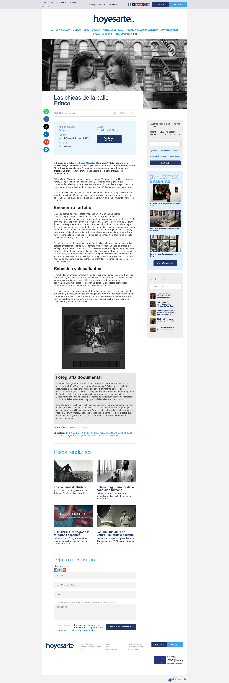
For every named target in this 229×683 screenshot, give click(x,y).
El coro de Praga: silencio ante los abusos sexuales (164, 296)
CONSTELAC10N (169, 29)
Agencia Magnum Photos (76, 433)
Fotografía (63, 130)
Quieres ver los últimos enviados (164, 151)
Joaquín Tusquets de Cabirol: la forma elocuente (115, 533)
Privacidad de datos (135, 646)
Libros (83, 649)
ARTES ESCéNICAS (113, 29)
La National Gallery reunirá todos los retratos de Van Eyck (165, 304)
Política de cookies (135, 644)
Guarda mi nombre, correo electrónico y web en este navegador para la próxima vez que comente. (87, 602)
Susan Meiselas (87, 163)
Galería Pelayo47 (104, 130)
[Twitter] (60, 570)
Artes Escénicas (111, 649)
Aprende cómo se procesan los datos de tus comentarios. (79, 628)
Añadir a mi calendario (109, 139)
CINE (86, 29)
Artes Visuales (86, 644)
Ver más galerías (165, 263)
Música (107, 644)
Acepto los (64, 625)
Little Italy (75, 436)
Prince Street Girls (92, 436)
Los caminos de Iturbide (70, 487)
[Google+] (64, 570)
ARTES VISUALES (60, 29)
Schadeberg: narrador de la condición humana (115, 488)
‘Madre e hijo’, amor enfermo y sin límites (165, 320)
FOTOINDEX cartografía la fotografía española (71, 533)
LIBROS (77, 29)
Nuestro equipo (134, 649)
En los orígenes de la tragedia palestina (165, 328)
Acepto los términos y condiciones (166, 156)
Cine (106, 646)
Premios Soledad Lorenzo (91, 646)
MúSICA (96, 29)
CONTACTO (160, 4)
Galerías (82, 427)
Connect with (61, 566)
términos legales (68, 625)
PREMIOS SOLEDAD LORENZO (142, 29)
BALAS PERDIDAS (102, 33)
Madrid (115, 130)
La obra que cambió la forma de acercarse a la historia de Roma (166, 312)
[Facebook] (56, 570)
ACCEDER (178, 4)
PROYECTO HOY (123, 33)
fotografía (95, 433)
